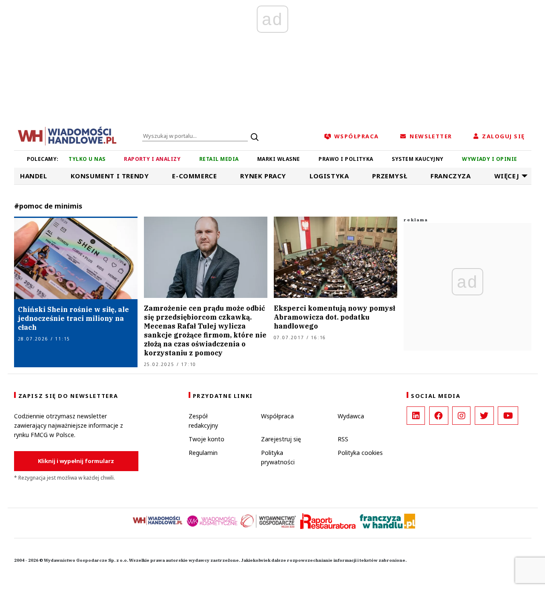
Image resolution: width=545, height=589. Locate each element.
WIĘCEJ (506, 176)
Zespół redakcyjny (203, 420)
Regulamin (203, 453)
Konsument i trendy (110, 176)
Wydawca (351, 416)
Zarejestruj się (281, 439)
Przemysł (389, 176)
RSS (343, 439)
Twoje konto (206, 439)
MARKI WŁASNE (278, 159)
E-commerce (194, 176)
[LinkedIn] (416, 415)
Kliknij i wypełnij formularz (76, 461)
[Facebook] (438, 415)
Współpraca (277, 416)
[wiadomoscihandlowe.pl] (67, 135)
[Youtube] (508, 415)
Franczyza (450, 176)
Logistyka (329, 176)
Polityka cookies (360, 453)
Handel (33, 176)
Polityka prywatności (278, 457)
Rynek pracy (263, 176)
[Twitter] (484, 415)
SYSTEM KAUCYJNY (417, 159)
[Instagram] (461, 415)
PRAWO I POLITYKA (345, 159)
